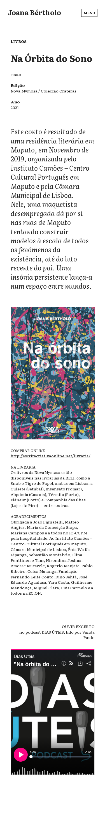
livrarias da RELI (58, 478)
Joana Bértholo (34, 12)
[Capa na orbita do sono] (53, 439)
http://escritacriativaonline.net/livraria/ (50, 455)
